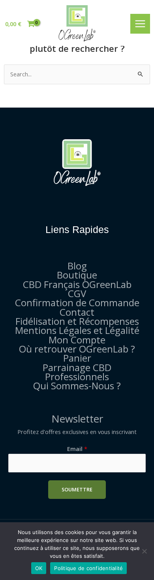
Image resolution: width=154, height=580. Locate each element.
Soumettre (77, 489)
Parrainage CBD (77, 367)
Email (77, 449)
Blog (77, 265)
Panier (77, 357)
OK (39, 568)
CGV (77, 293)
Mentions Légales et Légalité (77, 330)
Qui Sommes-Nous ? (77, 385)
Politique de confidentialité (88, 568)
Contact (77, 311)
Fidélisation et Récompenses (77, 321)
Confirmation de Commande (77, 302)
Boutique (77, 274)
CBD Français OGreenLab (77, 284)
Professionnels (77, 376)
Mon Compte (77, 339)
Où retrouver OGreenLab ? (77, 348)
